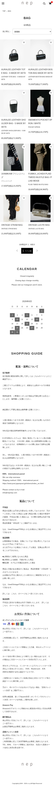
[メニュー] (3, 3)
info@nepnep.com (10, 493)
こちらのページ (39, 376)
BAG (9, 11)
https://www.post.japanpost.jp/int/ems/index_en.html (23, 483)
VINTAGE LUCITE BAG (39, 225)
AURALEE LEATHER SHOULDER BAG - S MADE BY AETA (13, 123)
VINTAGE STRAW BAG (12, 225)
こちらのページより (40, 629)
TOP (4, 11)
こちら (14, 594)
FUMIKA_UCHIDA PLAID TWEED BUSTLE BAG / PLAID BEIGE (40, 177)
